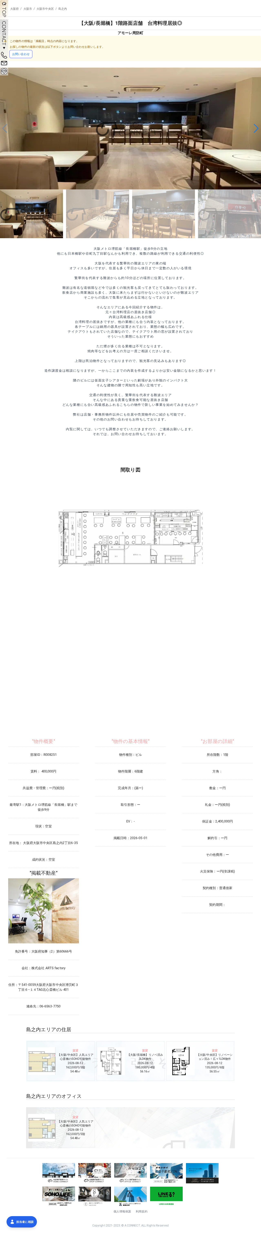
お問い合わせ (21, 54)
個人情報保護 (122, 1211)
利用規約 (141, 1211)
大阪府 (14, 8)
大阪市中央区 (45, 8)
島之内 (62, 8)
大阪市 (27, 8)
